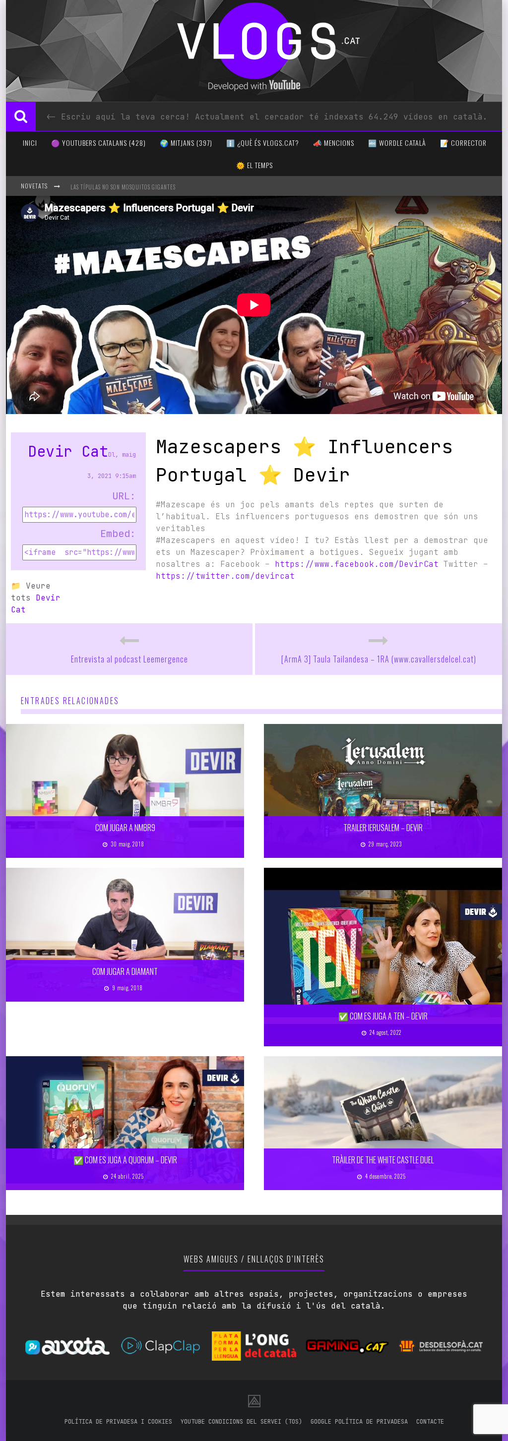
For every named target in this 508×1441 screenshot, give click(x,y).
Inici (30, 142)
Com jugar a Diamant (125, 971)
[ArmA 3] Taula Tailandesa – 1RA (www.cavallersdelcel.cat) (378, 659)
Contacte (430, 1422)
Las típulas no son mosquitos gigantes (123, 187)
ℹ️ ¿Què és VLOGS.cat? (262, 142)
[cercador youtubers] (21, 116)
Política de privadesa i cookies (118, 1422)
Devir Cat (68, 451)
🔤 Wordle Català (397, 142)
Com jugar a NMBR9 (125, 828)
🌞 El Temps (254, 165)
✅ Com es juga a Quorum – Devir (125, 1160)
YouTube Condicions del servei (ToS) (241, 1422)
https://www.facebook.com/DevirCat (357, 564)
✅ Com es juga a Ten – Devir (383, 1016)
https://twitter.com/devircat (225, 576)
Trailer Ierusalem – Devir (383, 828)
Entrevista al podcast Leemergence (129, 659)
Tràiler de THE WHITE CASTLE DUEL (383, 1160)
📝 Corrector (463, 142)
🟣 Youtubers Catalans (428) (98, 142)
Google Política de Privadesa (359, 1422)
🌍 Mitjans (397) (186, 142)
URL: (124, 496)
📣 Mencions (333, 142)
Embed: (118, 534)
